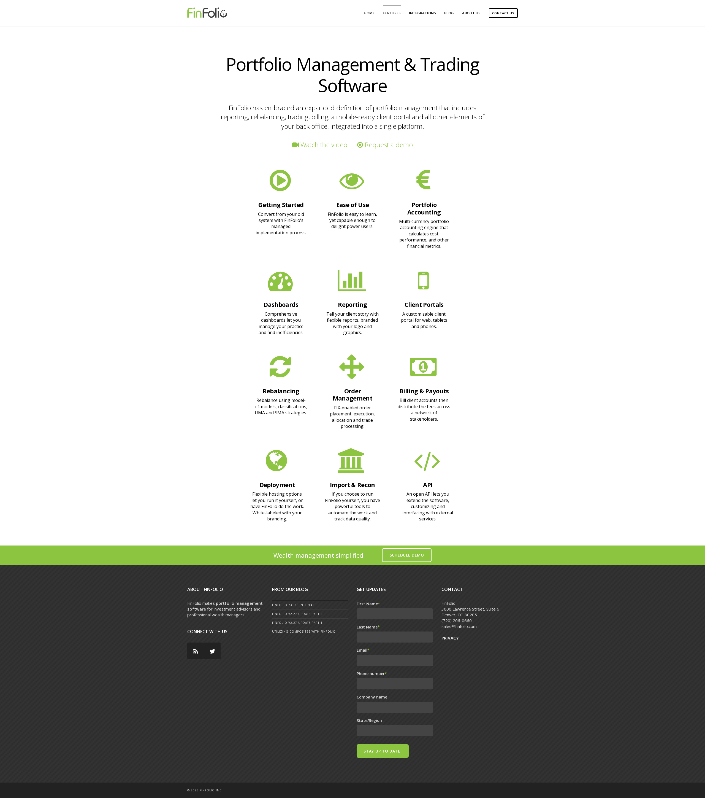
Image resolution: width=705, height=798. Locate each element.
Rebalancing (281, 391)
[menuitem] (503, 13)
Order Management (352, 394)
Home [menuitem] (369, 12)
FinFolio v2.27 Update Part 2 (297, 614)
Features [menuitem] (392, 12)
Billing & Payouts (424, 391)
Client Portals (424, 304)
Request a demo (388, 144)
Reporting (352, 304)
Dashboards (281, 304)
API (427, 484)
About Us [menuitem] (471, 12)
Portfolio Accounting (424, 208)
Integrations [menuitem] (422, 12)
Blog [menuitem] (449, 12)
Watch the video (323, 144)
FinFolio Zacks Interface (294, 605)
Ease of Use (352, 204)
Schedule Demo (407, 555)
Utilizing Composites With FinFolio (304, 631)
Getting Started (280, 204)
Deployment (277, 484)
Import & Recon (352, 484)
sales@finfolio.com (459, 626)
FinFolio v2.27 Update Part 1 (297, 623)
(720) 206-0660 (456, 620)
